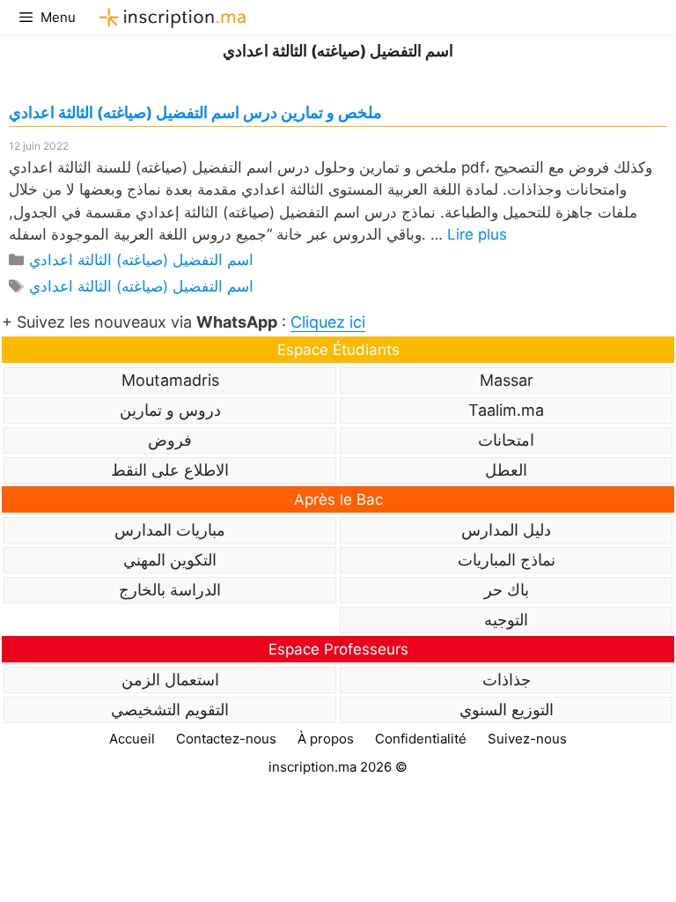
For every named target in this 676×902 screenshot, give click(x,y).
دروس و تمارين (170, 410)
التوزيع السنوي (506, 709)
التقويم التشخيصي (170, 709)
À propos (326, 738)
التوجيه (506, 619)
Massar (506, 380)
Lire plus (477, 234)
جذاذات (506, 679)
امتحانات (506, 440)
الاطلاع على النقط (170, 470)
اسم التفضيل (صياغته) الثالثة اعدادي (141, 260)
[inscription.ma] (169, 17)
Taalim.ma (506, 410)
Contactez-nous (226, 738)
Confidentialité (421, 738)
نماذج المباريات (506, 560)
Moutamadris (170, 380)
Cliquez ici (327, 322)
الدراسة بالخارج (170, 589)
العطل (506, 470)
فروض (170, 440)
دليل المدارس (506, 530)
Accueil (132, 738)
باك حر (506, 589)
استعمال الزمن (170, 679)
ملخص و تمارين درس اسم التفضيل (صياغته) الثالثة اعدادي (195, 112)
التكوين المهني (170, 560)
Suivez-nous (527, 738)
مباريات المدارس (169, 530)
